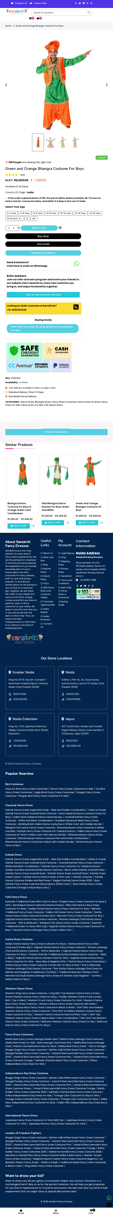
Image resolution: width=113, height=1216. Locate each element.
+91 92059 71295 (88, 580)
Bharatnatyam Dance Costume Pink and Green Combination (53, 838)
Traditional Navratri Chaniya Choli (78, 972)
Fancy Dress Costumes (64, 401)
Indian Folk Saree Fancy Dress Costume (69, 912)
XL (27, 218)
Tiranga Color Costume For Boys (79, 1099)
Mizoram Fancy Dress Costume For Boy (79, 915)
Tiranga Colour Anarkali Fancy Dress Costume (31, 1099)
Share (103, 157)
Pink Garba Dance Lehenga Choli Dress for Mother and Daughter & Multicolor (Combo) (54, 970)
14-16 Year (95, 213)
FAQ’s (46, 583)
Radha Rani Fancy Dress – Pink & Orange (82, 1046)
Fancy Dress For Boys (89, 401)
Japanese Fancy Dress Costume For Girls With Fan (34, 1120)
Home (8, 25)
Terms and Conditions (65, 582)
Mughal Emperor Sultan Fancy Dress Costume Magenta (65, 1159)
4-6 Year (25, 213)
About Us (48, 553)
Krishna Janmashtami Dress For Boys (34, 1046)
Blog (45, 564)
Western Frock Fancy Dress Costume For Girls (55, 1000)
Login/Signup (67, 553)
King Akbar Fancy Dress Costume (44, 1166)
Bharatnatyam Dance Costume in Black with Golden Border (39, 841)
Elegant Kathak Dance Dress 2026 (72, 880)
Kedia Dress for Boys (17, 979)
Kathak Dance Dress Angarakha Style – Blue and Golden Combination (45, 810)
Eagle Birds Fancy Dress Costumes (54, 792)
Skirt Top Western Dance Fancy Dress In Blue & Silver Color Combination (52, 1016)
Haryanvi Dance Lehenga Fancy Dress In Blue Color (42, 930)
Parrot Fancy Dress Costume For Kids (71, 788)
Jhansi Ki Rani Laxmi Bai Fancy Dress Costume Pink (42, 1057)
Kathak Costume (82, 877)
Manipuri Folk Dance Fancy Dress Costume (30, 827)
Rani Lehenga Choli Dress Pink (54, 1042)
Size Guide (43, 244)
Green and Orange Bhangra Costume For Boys (39, 25)
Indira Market (45, 610)
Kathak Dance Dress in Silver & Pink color (46, 877)
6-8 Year (38, 213)
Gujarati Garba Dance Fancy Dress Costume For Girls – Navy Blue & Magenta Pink (54, 959)
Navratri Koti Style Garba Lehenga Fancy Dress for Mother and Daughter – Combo (52, 975)
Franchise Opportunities (48, 603)
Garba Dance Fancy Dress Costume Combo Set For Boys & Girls (42, 965)
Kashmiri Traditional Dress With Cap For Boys (31, 901)
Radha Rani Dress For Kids (20, 1042)
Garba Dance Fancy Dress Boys (86, 961)
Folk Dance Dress (53, 405)
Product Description (56, 432)
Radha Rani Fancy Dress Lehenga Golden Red (31, 1039)
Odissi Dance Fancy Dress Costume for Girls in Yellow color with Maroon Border (56, 832)
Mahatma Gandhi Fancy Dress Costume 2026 (75, 1151)
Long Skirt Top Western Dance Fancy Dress (74, 993)
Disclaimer (66, 576)
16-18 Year (12, 218)
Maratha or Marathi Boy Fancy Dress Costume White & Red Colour (43, 1155)
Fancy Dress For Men (32, 405)
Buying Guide (63, 603)
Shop (63, 557)
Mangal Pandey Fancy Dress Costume (27, 1053)
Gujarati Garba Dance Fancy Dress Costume (31, 919)
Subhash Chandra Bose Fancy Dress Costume (61, 1060)
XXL (34, 218)
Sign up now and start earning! (43, 294)
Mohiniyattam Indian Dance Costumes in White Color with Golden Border (60, 824)
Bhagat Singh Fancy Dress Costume (25, 1049)
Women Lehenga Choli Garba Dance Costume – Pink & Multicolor (56, 949)
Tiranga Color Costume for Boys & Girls (76, 1095)
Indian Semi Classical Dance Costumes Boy (37, 817)
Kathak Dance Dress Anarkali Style (25, 873)
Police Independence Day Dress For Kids (28, 1095)
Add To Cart (39, 228)
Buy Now (43, 236)
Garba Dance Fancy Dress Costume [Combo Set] (53, 913)
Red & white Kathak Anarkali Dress (84, 870)
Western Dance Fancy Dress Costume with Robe (67, 1004)
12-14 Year (80, 213)
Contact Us (21, 3)
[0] (30, 18)
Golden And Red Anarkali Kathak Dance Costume (33, 870)
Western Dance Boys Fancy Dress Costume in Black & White (40, 1007)
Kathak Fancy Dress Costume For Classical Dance (46, 831)
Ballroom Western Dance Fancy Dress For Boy (68, 1021)
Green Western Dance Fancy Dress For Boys (31, 996)
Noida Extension (45, 618)
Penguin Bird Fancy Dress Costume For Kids (43, 796)
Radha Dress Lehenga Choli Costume (81, 1039)
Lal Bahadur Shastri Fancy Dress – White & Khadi (54, 1160)
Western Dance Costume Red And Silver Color (61, 1014)
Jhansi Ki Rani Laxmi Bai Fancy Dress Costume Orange (64, 1088)
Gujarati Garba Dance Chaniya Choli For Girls (42, 958)
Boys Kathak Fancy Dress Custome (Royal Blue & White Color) (52, 882)
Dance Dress (27, 401)
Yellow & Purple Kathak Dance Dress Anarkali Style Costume (55, 811)
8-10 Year (51, 213)
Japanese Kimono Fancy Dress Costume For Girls (56, 1123)
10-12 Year (65, 213)
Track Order (40, 3)
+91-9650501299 (16, 310)
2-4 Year (11, 213)
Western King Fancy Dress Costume (26, 993)
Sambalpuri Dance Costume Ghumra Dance (38, 905)
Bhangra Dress (43, 401)
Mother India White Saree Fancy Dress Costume (76, 1049)
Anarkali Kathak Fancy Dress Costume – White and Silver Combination (51, 818)
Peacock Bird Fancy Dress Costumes (26, 788)
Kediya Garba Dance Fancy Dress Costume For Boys (59, 908)
